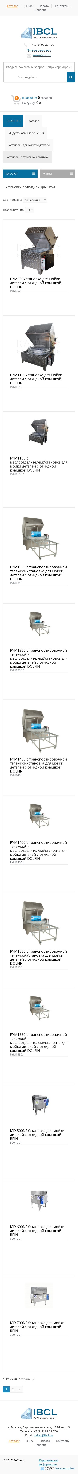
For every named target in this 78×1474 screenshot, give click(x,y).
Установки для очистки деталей (29, 145)
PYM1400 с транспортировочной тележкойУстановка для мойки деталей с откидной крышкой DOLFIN (38, 765)
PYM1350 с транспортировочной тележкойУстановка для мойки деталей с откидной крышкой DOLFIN (38, 573)
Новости (40, 10)
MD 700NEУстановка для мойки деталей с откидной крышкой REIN (37, 1326)
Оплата (44, 6)
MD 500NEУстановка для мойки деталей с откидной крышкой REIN (37, 1134)
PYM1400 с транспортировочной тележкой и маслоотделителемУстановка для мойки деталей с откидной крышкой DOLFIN (39, 850)
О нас (28, 6)
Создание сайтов (65, 1468)
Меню (47, 174)
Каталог (12, 6)
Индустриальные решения (26, 133)
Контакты (61, 6)
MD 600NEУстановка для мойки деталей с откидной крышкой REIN (37, 1230)
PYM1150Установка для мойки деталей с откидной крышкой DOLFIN (36, 378)
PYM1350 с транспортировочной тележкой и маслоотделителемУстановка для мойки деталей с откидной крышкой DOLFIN (39, 658)
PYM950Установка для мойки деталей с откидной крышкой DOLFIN (35, 282)
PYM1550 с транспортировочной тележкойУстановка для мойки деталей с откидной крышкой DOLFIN (38, 957)
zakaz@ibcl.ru (42, 55)
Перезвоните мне (39, 50)
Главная (14, 121)
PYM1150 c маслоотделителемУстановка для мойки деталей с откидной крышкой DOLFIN (39, 464)
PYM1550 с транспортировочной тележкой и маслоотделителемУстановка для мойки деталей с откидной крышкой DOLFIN (39, 1042)
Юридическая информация (48, 1462)
